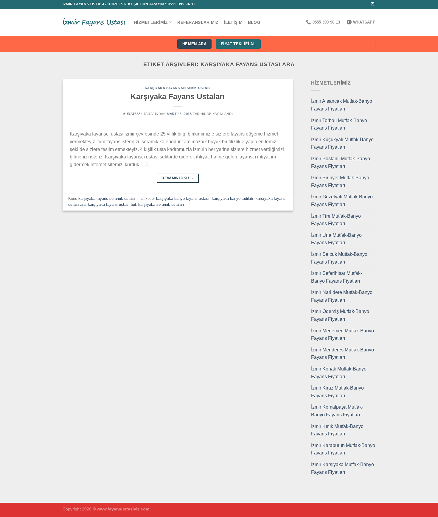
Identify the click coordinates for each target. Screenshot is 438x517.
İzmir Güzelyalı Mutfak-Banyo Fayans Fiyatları (342, 200)
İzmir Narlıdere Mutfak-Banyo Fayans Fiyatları (341, 296)
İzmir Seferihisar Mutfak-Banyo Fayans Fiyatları (336, 277)
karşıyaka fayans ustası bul (112, 204)
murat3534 (132, 114)
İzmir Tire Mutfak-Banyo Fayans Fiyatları (336, 220)
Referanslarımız (197, 22)
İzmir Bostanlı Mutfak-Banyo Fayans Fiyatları (340, 162)
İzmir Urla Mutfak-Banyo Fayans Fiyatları (336, 239)
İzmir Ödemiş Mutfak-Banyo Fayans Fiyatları (340, 315)
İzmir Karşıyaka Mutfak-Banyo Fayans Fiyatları (342, 468)
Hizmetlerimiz (151, 22)
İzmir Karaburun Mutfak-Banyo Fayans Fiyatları (343, 449)
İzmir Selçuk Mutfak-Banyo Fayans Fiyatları (339, 258)
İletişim (233, 22)
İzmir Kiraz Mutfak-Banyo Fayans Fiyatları (337, 391)
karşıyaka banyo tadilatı (232, 198)
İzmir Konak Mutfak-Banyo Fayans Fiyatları (338, 372)
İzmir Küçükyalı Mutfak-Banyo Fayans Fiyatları (342, 143)
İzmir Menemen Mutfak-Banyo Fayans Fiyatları (342, 334)
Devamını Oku (177, 178)
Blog (254, 22)
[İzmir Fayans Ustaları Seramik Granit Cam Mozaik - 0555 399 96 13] (94, 22)
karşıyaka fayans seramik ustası (178, 88)
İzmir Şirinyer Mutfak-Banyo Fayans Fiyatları (340, 181)
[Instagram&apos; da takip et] (372, 4)
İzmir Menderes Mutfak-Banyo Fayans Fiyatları (342, 353)
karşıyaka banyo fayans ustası (182, 198)
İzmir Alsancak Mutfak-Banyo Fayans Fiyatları (341, 105)
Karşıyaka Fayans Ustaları (178, 96)
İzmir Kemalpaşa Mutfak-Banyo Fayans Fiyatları (337, 410)
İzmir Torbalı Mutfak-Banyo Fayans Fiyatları (339, 124)
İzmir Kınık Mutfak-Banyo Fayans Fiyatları (337, 430)
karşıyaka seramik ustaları (161, 204)
